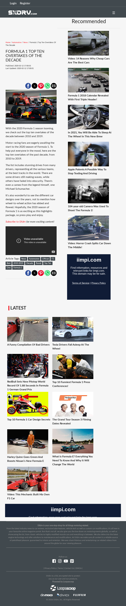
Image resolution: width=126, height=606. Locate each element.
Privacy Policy (50, 568)
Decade (29, 263)
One (8, 268)
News (25, 42)
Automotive (16, 42)
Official (45, 259)
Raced (38, 263)
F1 (53, 259)
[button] (28, 86)
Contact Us (69, 568)
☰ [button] (113, 13)
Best (8, 263)
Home (8, 42)
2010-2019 (18, 263)
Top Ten (47, 263)
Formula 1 (17, 268)
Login (13, 3)
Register (25, 3)
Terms (60, 568)
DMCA (79, 568)
